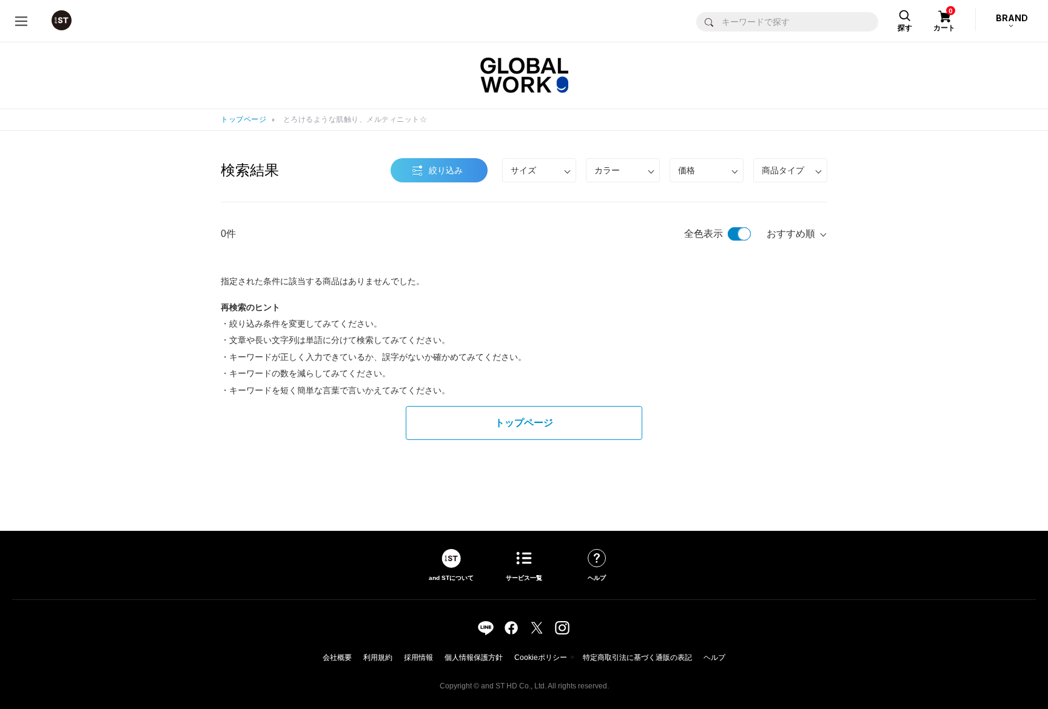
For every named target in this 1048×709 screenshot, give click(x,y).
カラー (607, 170)
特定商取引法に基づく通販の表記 (637, 657)
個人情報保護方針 (474, 657)
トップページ (243, 119)
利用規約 (377, 657)
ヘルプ (714, 657)
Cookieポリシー (540, 657)
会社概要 (337, 657)
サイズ (523, 170)
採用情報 (418, 657)
